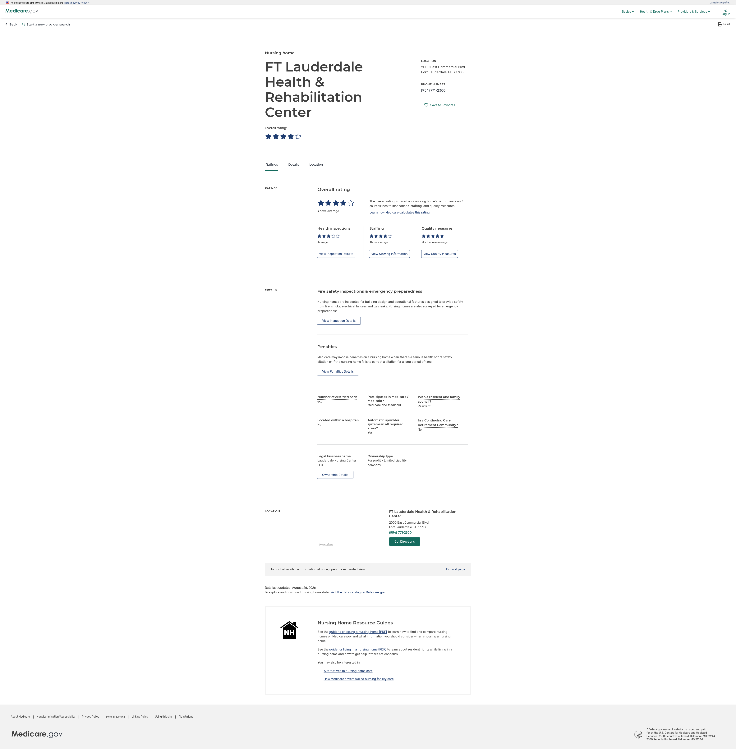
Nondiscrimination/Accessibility (56, 716)
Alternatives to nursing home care (348, 671)
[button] (724, 24)
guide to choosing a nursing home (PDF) (358, 632)
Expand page (455, 569)
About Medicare (20, 716)
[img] (283, 136)
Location (316, 164)
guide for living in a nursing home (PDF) (357, 649)
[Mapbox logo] (327, 544)
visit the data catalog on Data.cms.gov (357, 592)
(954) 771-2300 (433, 90)
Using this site (163, 716)
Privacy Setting (115, 717)
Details (293, 164)
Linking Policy (139, 716)
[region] (350, 529)
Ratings (272, 164)
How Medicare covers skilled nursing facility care (359, 679)
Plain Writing (186, 716)
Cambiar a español (719, 2)
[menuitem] (628, 11)
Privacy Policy (90, 716)
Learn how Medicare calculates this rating (400, 212)
